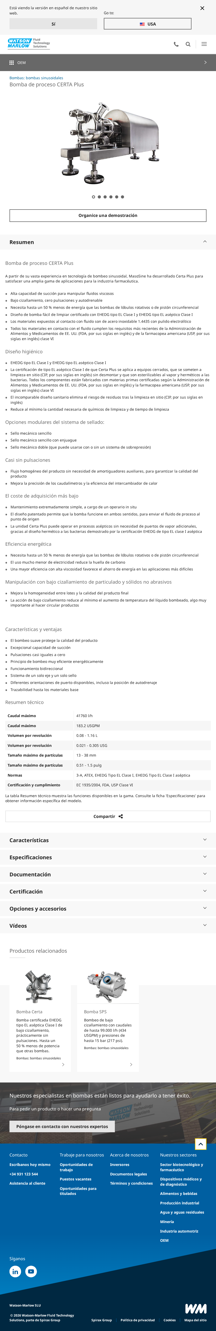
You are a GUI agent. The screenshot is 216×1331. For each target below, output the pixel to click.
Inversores (119, 1164)
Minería (167, 1221)
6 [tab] (122, 196)
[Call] (176, 44)
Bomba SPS (95, 1012)
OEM (21, 62)
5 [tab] (116, 196)
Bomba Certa (29, 1012)
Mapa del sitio (195, 1320)
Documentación (30, 874)
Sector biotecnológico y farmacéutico (181, 1167)
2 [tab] (99, 196)
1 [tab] (93, 196)
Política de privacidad (138, 1320)
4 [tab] (110, 196)
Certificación (26, 891)
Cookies (170, 1320)
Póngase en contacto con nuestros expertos (62, 1126)
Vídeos (18, 925)
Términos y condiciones (131, 1183)
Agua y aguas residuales (182, 1212)
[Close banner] (202, 8)
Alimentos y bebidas (178, 1193)
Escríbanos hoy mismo (30, 1164)
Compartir (104, 816)
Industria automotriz (179, 1231)
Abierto (188, 44)
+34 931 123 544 (23, 1173)
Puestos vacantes (75, 1178)
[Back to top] (201, 1144)
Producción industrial (179, 1202)
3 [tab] (105, 196)
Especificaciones (30, 857)
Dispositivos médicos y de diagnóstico (181, 1181)
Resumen (21, 242)
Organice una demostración (108, 215)
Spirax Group (101, 1320)
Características (29, 840)
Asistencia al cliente (27, 1183)
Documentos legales (128, 1173)
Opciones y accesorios (37, 908)
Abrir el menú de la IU (204, 44)
